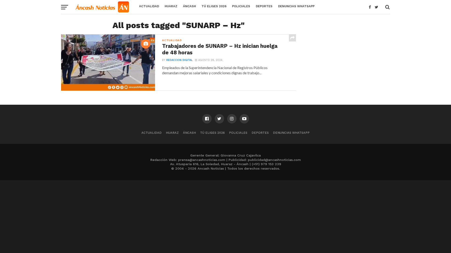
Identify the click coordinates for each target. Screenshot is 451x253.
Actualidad (149, 6)
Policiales (241, 6)
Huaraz (171, 6)
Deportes (264, 6)
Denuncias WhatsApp (296, 6)
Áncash (189, 6)
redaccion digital (179, 60)
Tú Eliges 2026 (214, 6)
